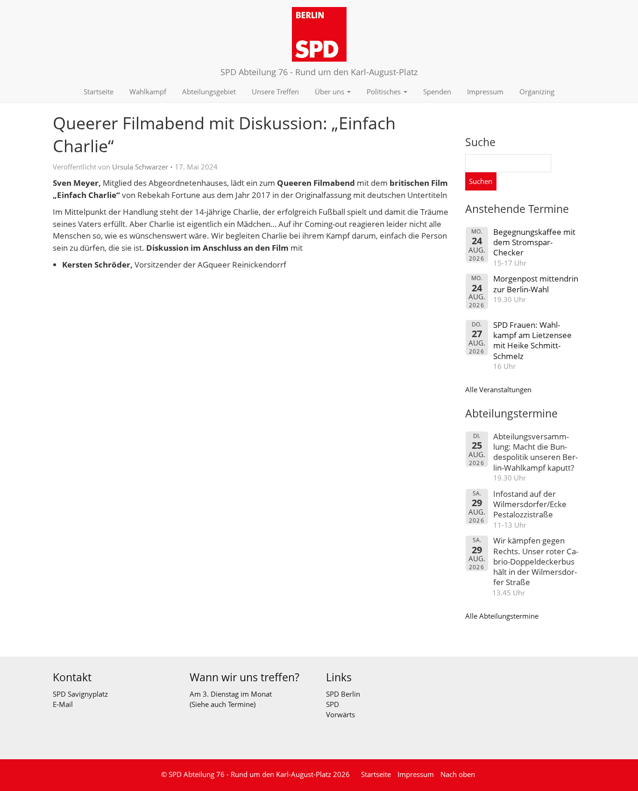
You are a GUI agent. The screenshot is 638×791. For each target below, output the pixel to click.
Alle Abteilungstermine (502, 616)
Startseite (98, 91)
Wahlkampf (147, 91)
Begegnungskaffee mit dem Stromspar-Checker (534, 242)
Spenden (437, 91)
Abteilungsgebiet (209, 91)
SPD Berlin (343, 694)
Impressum (485, 91)
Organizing (536, 91)
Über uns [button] (330, 91)
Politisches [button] (385, 91)
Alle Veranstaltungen (498, 389)
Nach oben (457, 774)
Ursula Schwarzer (140, 166)
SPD (332, 704)
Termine (241, 704)
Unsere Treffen (275, 91)
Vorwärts (340, 714)
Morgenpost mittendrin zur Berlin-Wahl (535, 283)
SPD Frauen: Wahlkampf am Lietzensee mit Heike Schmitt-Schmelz (532, 340)
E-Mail (63, 704)
